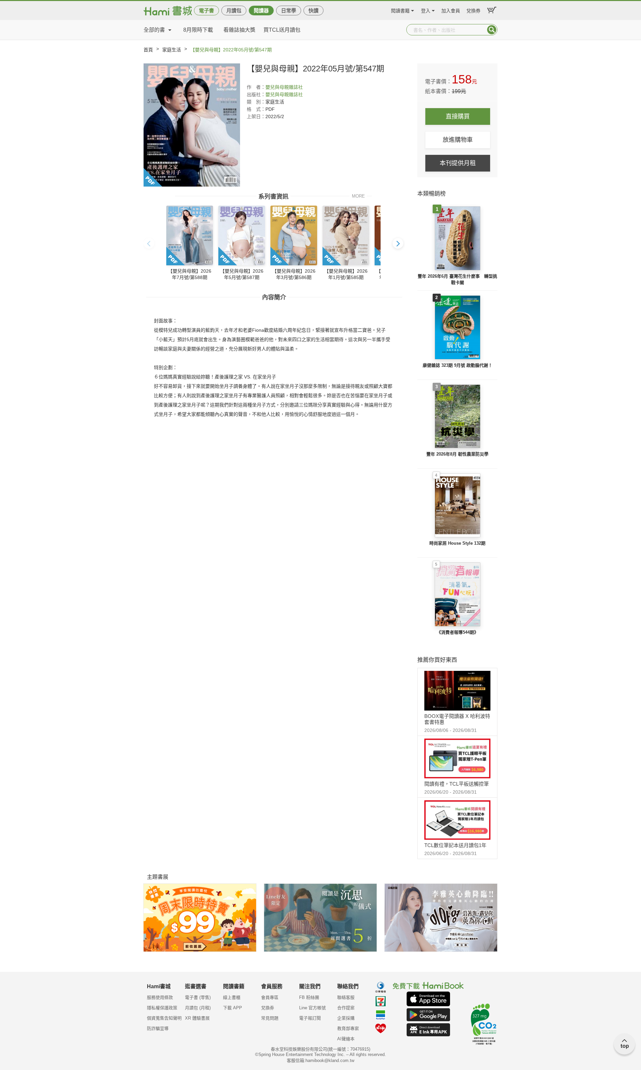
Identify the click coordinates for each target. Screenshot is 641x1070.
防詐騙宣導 (158, 1028)
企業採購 (346, 1018)
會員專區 (269, 997)
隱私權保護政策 (162, 1007)
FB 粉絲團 (309, 997)
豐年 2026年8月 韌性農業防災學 (457, 454)
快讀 (313, 10)
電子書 (206, 10)
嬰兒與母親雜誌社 (284, 87)
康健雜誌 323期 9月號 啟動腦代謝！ (457, 365)
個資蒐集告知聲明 (164, 1018)
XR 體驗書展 (197, 1018)
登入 (425, 10)
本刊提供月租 (458, 163)
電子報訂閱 (310, 1018)
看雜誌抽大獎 (239, 30)
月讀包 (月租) (198, 1007)
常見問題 (269, 1018)
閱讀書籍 (400, 10)
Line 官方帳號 (312, 1007)
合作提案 (346, 1007)
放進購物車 (458, 140)
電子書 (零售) (198, 997)
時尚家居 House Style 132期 (457, 543)
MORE (358, 196)
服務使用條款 (160, 997)
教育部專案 (348, 1028)
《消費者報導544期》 (457, 632)
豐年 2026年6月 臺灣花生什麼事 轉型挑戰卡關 (457, 279)
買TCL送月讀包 (281, 30)
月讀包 (233, 10)
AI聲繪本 (346, 1038)
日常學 (288, 10)
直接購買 (458, 116)
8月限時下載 (198, 30)
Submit (491, 29)
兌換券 (473, 10)
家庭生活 (171, 49)
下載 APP (232, 1007)
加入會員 (450, 10)
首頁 (148, 49)
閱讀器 (261, 10)
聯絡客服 (346, 997)
